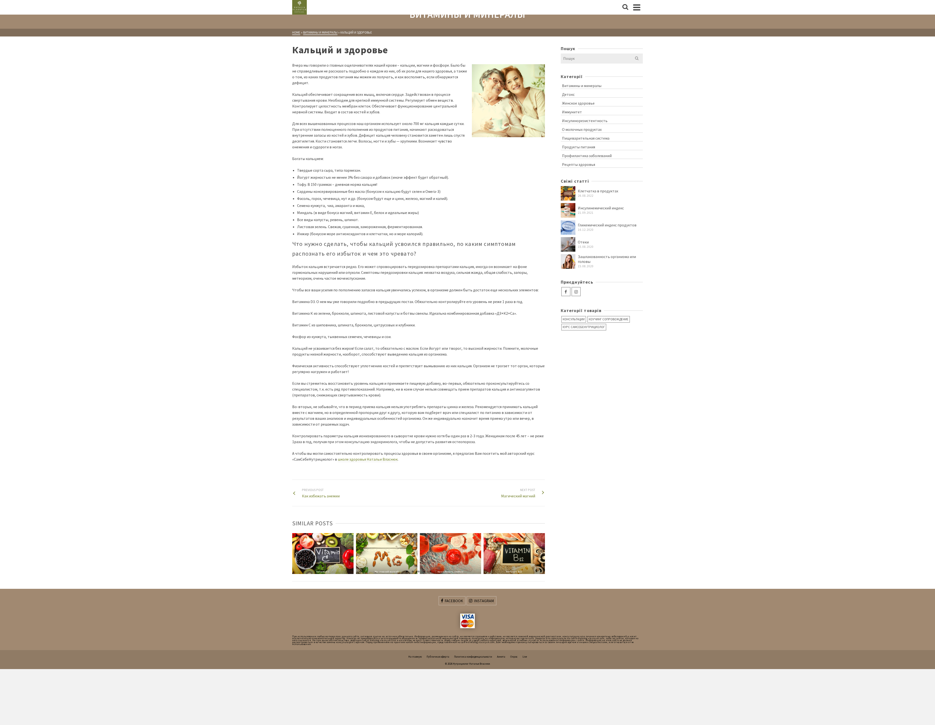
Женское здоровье (578, 103)
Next (541, 553)
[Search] (625, 7)
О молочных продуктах (582, 129)
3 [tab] (418, 571)
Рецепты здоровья (578, 164)
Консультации (574, 319)
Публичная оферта (438, 656)
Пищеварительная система (585, 138)
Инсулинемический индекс (601, 208)
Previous (296, 553)
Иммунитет (572, 111)
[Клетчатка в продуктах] (568, 193)
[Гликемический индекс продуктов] (568, 227)
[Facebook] (565, 291)
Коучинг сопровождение (608, 319)
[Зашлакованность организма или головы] (568, 261)
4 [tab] (424, 571)
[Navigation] (637, 7)
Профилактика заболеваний (587, 155)
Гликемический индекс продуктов (607, 225)
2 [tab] (412, 571)
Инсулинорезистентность (585, 120)
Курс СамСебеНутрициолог (584, 327)
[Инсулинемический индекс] (568, 210)
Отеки (583, 242)
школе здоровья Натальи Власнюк (368, 459)
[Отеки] (568, 244)
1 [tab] (406, 571)
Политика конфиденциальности (473, 656)
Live (525, 656)
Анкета (501, 656)
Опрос (514, 656)
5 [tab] (430, 571)
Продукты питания (578, 146)
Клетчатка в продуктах (598, 190)
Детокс (568, 94)
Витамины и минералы (581, 85)
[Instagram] (576, 291)
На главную (415, 656)
